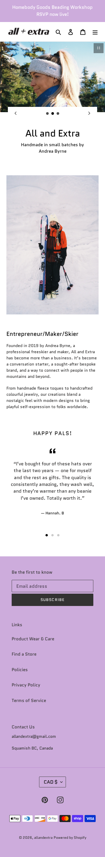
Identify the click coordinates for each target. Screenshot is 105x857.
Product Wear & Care (33, 639)
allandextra (43, 837)
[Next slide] (89, 113)
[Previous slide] (15, 113)
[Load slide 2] (52, 113)
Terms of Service (29, 700)
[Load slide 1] (47, 113)
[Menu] (95, 32)
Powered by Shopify (70, 837)
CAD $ (50, 782)
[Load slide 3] (58, 113)
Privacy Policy (26, 685)
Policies (20, 669)
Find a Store (24, 654)
